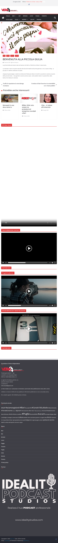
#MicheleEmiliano (38, 410)
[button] (15, 16)
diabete (25, 417)
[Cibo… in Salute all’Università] (48, 95)
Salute (32, 19)
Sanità (17, 55)
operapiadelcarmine (18, 420)
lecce (49, 417)
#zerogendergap (49, 414)
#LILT (33, 410)
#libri (30, 410)
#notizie (53, 410)
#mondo (44, 410)
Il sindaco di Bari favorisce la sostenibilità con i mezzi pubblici (43, 85)
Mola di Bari (9, 420)
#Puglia (25, 413)
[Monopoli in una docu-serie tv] (9, 95)
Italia (16, 19)
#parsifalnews (4, 414)
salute (40, 420)
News (8, 55)
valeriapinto (11, 422)
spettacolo (46, 420)
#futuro (13, 410)
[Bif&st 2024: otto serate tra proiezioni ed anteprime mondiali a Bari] (28, 95)
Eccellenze (9, 19)
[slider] (28, 262)
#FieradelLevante (6, 410)
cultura (20, 417)
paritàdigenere (27, 420)
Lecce (31, 16)
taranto (52, 420)
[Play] (3, 262)
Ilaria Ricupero (15, 62)
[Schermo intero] (55, 262)
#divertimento (52, 408)
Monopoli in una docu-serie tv (8, 106)
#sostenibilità (33, 414)
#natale (48, 410)
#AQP (3, 408)
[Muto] (52, 262)
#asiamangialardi (13, 407)
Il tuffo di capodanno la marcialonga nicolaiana (13, 85)
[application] (29, 248)
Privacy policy (4, 462)
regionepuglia (35, 420)
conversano (15, 417)
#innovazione (25, 410)
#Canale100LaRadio (40, 407)
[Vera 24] (3, 18)
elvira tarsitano (31, 417)
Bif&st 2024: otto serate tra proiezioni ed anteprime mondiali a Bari (29, 109)
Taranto (44, 16)
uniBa (6, 422)
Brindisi (25, 16)
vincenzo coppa (19, 422)
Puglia (8, 16)
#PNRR (10, 414)
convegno (9, 417)
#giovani (18, 410)
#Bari (22, 407)
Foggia (37, 16)
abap (55, 414)
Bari (13, 16)
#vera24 (41, 414)
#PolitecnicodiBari (17, 414)
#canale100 (28, 408)
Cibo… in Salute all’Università (46, 106)
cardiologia (4, 417)
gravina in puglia (40, 417)
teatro (3, 422)
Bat (20, 16)
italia (45, 417)
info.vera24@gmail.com (7, 385)
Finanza (39, 19)
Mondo (24, 19)
